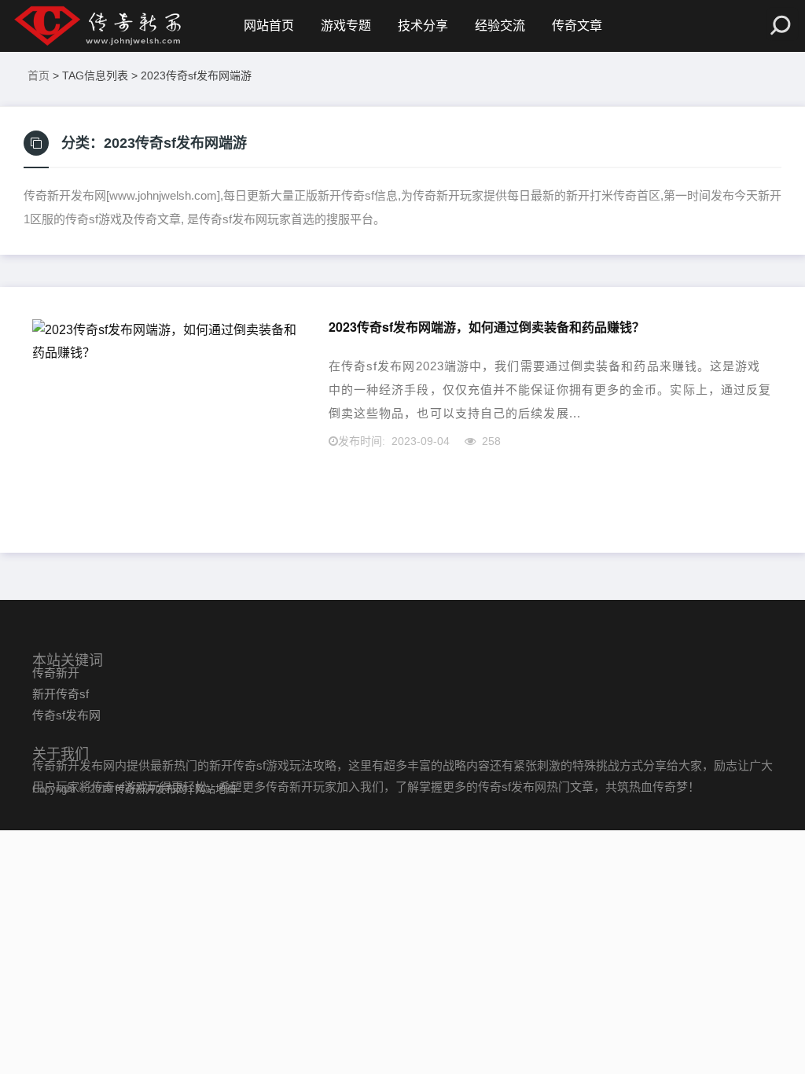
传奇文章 (577, 25)
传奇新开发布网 (150, 789)
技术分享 (423, 25)
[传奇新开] (122, 26)
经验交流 (500, 25)
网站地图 (215, 789)
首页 (39, 75)
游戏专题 (346, 25)
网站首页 (269, 25)
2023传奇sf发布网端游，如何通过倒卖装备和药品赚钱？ (487, 327)
